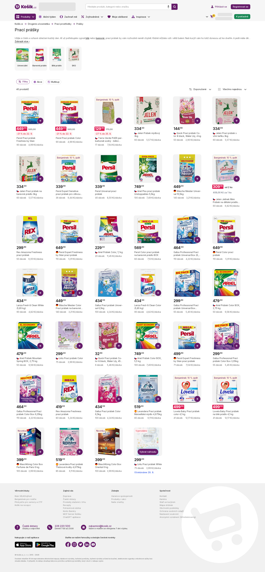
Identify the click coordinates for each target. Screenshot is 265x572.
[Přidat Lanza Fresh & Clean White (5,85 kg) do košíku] (40, 293)
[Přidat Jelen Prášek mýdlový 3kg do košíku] (158, 121)
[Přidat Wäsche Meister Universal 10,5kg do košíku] (197, 179)
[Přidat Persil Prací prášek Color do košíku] (80, 121)
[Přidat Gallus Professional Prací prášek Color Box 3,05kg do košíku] (237, 346)
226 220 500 (62, 526)
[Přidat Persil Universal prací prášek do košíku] (119, 179)
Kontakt (163, 496)
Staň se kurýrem (167, 502)
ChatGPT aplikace (72, 517)
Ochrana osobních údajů (172, 511)
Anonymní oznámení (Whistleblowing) (178, 517)
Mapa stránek (166, 505)
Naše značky (117, 502)
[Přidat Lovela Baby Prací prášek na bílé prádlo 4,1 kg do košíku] (237, 399)
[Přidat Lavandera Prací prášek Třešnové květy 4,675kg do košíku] (80, 452)
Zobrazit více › (22, 41)
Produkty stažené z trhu (74, 502)
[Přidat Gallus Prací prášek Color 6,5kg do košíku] (119, 399)
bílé (87, 38)
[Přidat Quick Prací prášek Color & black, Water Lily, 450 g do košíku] (119, 346)
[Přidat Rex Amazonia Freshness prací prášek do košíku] (40, 240)
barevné (100, 38)
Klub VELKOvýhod (23, 496)
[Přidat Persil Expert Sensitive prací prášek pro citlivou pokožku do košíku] (80, 179)
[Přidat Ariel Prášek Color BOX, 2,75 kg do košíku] (237, 293)
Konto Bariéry (69, 511)
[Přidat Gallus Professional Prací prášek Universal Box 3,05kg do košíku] (197, 293)
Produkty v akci (118, 499)
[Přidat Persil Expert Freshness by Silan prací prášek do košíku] (80, 240)
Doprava (67, 496)
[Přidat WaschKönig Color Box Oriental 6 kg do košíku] (119, 452)
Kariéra (163, 499)
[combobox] (200, 89)
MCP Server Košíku (72, 514)
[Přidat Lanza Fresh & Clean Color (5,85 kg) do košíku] (158, 293)
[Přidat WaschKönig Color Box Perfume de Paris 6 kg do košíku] (40, 452)
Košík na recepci (23, 505)
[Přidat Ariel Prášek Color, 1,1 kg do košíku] (119, 240)
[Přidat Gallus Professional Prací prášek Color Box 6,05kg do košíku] (40, 399)
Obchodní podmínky (169, 508)
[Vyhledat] (174, 7)
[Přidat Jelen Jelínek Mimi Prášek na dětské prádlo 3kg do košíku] (237, 179)
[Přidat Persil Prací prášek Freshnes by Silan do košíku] (40, 121)
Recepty (67, 505)
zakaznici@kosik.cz (100, 526)
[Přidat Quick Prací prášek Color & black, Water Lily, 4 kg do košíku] (197, 121)
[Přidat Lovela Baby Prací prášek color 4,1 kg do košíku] (197, 399)
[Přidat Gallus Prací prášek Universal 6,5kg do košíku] (119, 293)
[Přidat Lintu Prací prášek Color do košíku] (80, 346)
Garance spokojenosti (121, 496)
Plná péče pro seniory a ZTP (28, 502)
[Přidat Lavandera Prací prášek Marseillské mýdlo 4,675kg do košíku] (158, 399)
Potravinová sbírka (72, 508)
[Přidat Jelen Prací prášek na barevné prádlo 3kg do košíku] (40, 179)
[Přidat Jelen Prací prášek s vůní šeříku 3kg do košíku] (237, 121)
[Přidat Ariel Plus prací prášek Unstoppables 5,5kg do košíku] (158, 179)
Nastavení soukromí (169, 514)
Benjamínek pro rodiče (25, 499)
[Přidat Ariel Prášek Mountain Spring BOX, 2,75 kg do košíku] (40, 346)
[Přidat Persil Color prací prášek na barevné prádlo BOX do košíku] (158, 240)
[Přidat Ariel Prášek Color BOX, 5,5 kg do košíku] (158, 346)
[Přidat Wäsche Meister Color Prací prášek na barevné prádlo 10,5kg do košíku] (80, 293)
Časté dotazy (69, 499)
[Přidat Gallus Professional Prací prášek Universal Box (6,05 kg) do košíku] (197, 240)
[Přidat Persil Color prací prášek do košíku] (237, 240)
